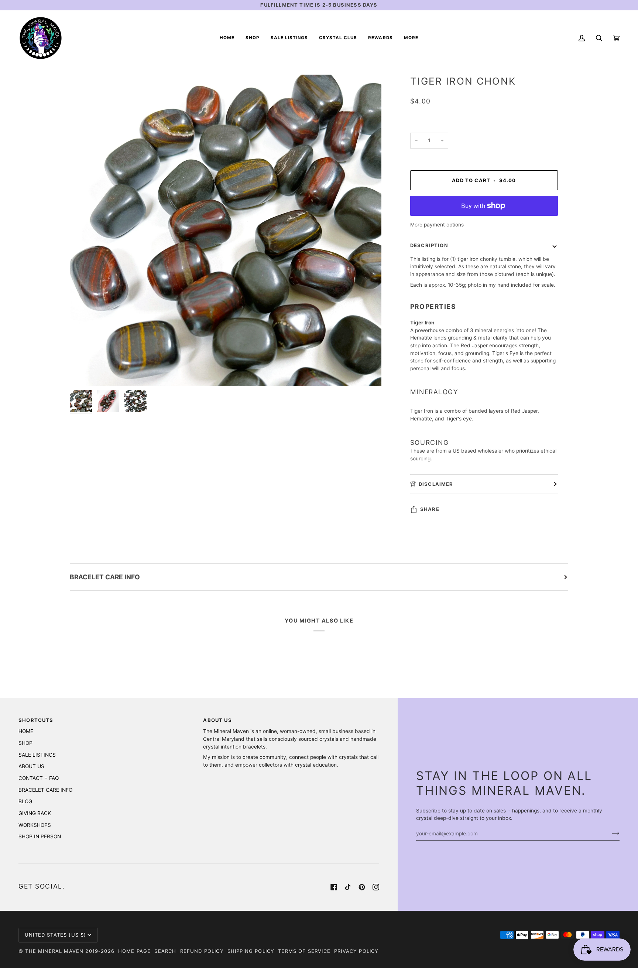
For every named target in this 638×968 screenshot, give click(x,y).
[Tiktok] (347, 887)
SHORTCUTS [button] (36, 720)
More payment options (437, 225)
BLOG (25, 801)
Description (429, 245)
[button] (252, 38)
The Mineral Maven (54, 951)
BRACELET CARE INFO (105, 577)
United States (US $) (55, 935)
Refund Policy (202, 951)
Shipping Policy (251, 951)
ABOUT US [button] (217, 720)
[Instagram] (376, 887)
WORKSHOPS (34, 825)
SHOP (25, 743)
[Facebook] (333, 887)
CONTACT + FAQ (38, 778)
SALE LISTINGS (37, 755)
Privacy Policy (356, 951)
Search (165, 951)
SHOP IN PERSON (39, 836)
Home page (134, 951)
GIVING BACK (34, 813)
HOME (25, 731)
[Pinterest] (362, 887)
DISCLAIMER (436, 484)
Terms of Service (304, 951)
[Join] (610, 833)
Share (429, 509)
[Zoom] (83, 372)
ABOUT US (31, 766)
